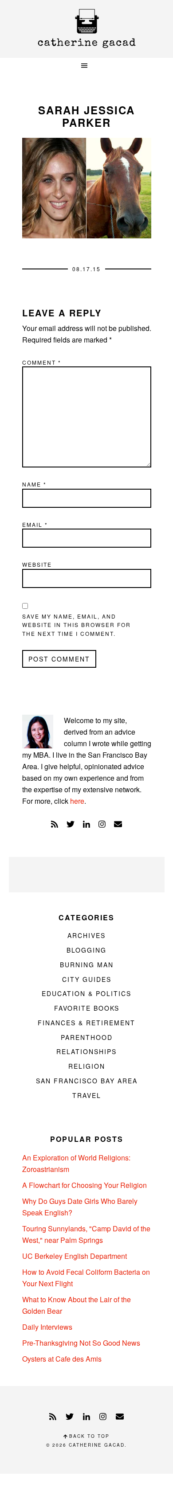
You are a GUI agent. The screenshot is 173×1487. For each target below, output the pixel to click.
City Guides (86, 979)
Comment (41, 362)
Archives (86, 935)
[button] (86, 65)
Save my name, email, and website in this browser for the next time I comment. (76, 624)
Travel (86, 1095)
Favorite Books (86, 1008)
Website (37, 564)
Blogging (86, 950)
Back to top (88, 1436)
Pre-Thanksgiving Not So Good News (81, 1343)
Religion (86, 1066)
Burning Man (87, 964)
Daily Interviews (47, 1327)
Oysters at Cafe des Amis (62, 1359)
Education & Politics (86, 993)
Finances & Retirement (86, 1022)
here (77, 801)
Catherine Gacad (86, 28)
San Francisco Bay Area (87, 1080)
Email (35, 524)
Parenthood (87, 1037)
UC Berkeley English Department (74, 1256)
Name (34, 484)
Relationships (86, 1051)
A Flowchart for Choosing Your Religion (84, 1185)
